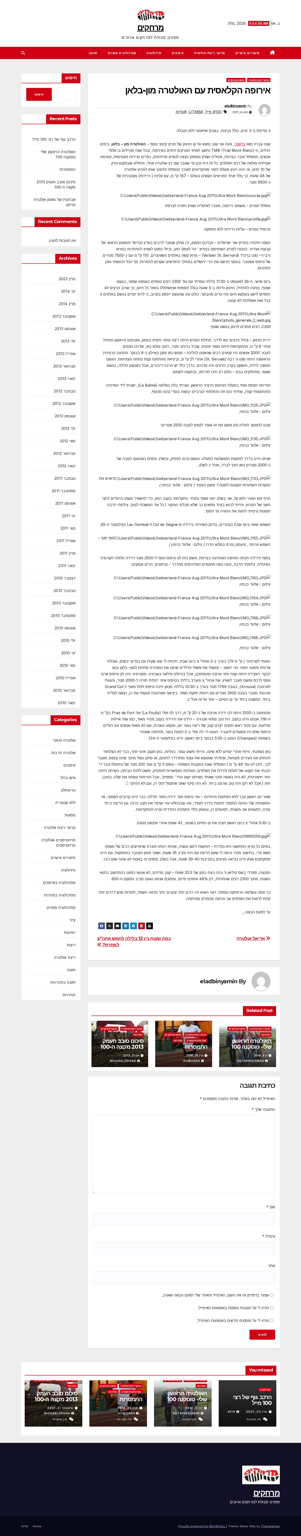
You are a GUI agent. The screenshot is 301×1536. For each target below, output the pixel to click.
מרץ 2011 (68, 553)
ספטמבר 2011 (63, 490)
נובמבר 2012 (64, 391)
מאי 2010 (68, 665)
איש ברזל (68, 777)
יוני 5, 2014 (193, 1408)
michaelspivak (123, 1061)
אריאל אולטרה (251, 938)
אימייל (268, 1236)
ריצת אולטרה (64, 957)
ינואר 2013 (66, 378)
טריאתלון (68, 790)
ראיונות (69, 932)
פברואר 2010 (64, 690)
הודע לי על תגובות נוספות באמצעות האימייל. (233, 1307)
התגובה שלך (263, 1109)
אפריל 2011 (65, 540)
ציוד (72, 920)
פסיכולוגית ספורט (122, 53)
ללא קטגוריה (65, 802)
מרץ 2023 (67, 278)
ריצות (71, 945)
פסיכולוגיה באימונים (59, 882)
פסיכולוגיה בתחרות (59, 895)
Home (37, 1526)
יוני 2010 (68, 653)
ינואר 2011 (66, 565)
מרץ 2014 (67, 303)
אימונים (178, 53)
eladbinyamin (235, 106)
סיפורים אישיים (247, 53)
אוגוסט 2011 (65, 503)
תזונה (93, 53)
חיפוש (71, 77)
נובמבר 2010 (64, 590)
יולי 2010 (68, 640)
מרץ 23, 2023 (256, 1411)
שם (270, 1206)
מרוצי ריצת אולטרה (209, 53)
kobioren (191, 1061)
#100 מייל (213, 111)
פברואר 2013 (64, 366)
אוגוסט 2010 (65, 628)
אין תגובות (254, 1419)
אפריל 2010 (65, 678)
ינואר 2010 (66, 702)
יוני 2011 (69, 515)
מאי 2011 (68, 528)
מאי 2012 (68, 441)
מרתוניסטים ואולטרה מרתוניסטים (59, 843)
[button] (23, 53)
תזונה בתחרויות (63, 982)
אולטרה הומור (64, 740)
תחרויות (265, 1034)
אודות (24, 1526)
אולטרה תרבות (63, 752)
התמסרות (196, 1046)
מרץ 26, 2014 (127, 1408)
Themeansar (270, 1526)
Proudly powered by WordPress (202, 1526)
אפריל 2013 (65, 353)
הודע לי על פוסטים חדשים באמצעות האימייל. (233, 1320)
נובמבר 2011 (64, 478)
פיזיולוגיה (154, 53)
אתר (271, 1265)
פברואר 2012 (64, 453)
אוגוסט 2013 (65, 328)
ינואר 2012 (66, 466)
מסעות (70, 815)
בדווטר (239, 144)
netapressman (251, 1061)
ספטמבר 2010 (63, 615)
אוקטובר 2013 (63, 316)
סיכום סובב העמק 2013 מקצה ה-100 (121, 1043)
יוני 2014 (68, 291)
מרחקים (150, 27)
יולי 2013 (68, 341)
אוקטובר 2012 (63, 403)
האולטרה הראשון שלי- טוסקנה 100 (251, 1043)
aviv (231, 1411)
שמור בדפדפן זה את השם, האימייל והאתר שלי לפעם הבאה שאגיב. (215, 1295)
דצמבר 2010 (64, 578)
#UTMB (196, 111)
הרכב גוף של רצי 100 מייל (54, 139)
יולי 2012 (68, 428)
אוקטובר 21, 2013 (60, 1408)
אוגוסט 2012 (65, 416)
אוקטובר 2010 (63, 603)
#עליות (181, 111)
